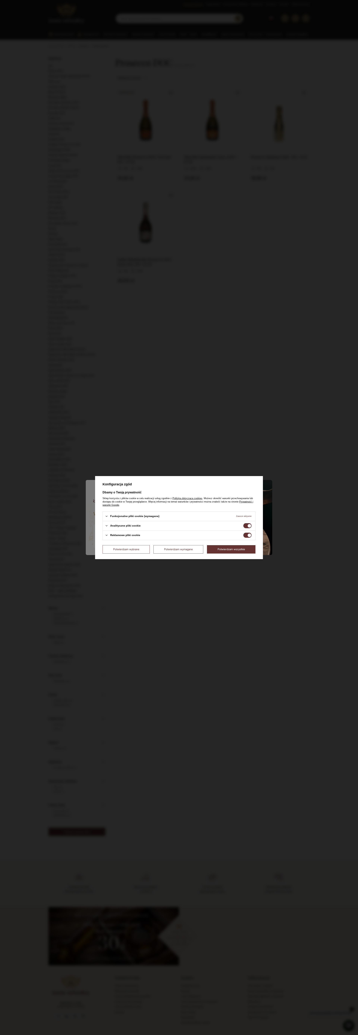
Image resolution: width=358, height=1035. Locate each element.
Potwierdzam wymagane (178, 549)
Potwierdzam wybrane (126, 549)
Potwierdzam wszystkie (231, 549)
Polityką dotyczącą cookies (187, 498)
